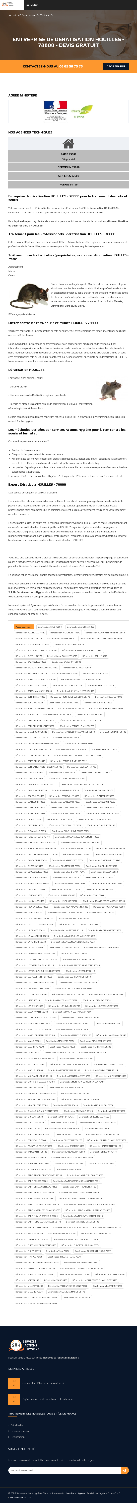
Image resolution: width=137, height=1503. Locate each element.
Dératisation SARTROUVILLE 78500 (32, 1228)
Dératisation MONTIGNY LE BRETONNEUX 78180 (82, 1082)
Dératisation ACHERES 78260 (80, 627)
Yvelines (44, 15)
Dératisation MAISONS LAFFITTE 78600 (80, 1018)
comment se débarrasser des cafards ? (43, 1383)
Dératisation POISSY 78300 (68, 1134)
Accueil (12, 15)
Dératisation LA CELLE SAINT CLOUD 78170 (79, 924)
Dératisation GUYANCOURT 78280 (69, 883)
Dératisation (28, 15)
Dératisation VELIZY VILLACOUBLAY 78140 (35, 1268)
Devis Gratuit (116, 66)
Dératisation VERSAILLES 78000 (110, 1274)
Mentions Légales (75, 1493)
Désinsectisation (20, 1431)
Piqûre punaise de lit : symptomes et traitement (48, 1399)
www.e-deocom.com (21, 1497)
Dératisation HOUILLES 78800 (61, 895)
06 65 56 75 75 (71, 66)
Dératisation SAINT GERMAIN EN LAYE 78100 (36, 1187)
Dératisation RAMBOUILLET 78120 (31, 1152)
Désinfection (18, 1437)
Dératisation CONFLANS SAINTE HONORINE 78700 (39, 767)
